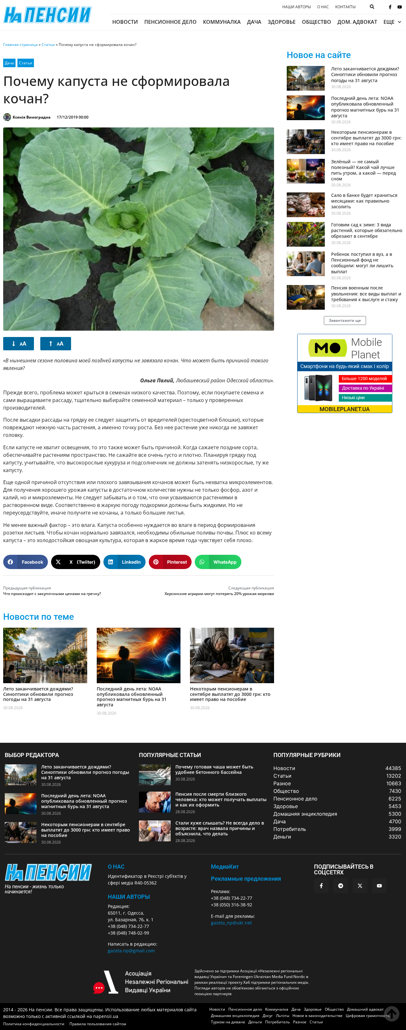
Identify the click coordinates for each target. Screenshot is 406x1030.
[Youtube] (399, 7)
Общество (316, 21)
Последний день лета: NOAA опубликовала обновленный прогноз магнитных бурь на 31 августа (132, 697)
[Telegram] (340, 885)
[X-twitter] (360, 885)
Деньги (255, 1022)
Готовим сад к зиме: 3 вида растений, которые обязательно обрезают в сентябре (366, 230)
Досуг (268, 1015)
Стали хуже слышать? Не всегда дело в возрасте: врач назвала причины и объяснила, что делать (219, 828)
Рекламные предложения (246, 878)
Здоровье (282, 21)
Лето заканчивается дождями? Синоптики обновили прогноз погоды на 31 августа (38, 694)
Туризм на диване (228, 1022)
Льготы (282, 1015)
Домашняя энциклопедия (235, 1015)
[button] (25, 562)
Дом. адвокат (357, 21)
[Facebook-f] (390, 7)
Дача (254, 21)
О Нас (116, 866)
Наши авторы (296, 7)
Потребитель (277, 1022)
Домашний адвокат (365, 1009)
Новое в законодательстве (317, 1015)
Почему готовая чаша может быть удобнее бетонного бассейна (214, 769)
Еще (389, 21)
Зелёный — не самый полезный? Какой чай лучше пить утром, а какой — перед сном (363, 170)
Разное (299, 1022)
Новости (125, 21)
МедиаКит (225, 866)
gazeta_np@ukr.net (231, 923)
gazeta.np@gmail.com (131, 951)
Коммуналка (222, 21)
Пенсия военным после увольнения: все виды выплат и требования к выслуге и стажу (366, 293)
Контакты (345, 7)
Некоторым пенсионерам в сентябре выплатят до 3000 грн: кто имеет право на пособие (230, 694)
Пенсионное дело (170, 21)
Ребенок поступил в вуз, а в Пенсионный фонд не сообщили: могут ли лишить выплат (362, 263)
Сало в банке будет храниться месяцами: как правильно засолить (364, 201)
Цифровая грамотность (368, 1015)
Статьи (48, 44)
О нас (323, 7)
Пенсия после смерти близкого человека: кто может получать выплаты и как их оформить (220, 799)
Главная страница (20, 44)
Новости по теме (38, 617)
